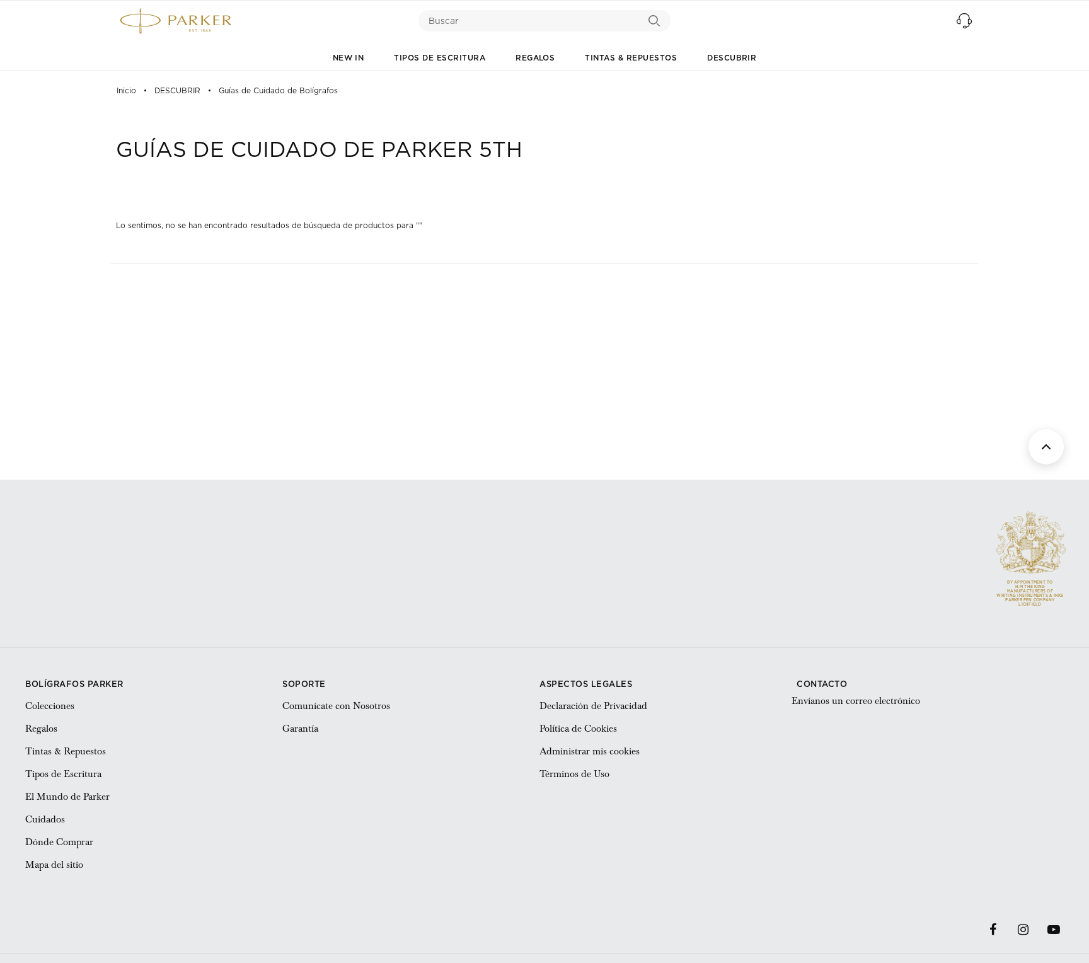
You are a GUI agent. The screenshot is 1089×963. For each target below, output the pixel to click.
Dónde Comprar (59, 842)
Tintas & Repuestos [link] (65, 751)
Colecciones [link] (49, 706)
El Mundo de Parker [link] (67, 796)
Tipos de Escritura (439, 57)
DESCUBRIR (731, 57)
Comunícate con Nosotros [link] (336, 706)
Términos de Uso (574, 774)
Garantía (300, 728)
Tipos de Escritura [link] (63, 774)
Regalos (535, 57)
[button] (964, 21)
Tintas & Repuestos (631, 57)
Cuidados (45, 819)
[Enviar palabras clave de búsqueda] (654, 20)
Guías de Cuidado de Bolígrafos (278, 90)
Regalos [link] (41, 728)
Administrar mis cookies (589, 751)
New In (348, 57)
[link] (993, 929)
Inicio (126, 90)
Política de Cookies (578, 728)
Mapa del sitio (54, 864)
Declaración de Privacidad (593, 706)
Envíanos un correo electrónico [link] (856, 701)
